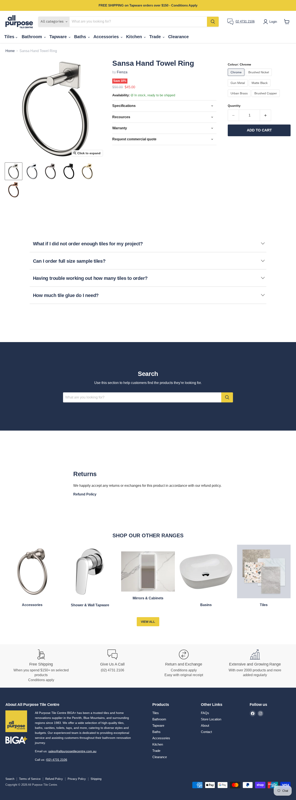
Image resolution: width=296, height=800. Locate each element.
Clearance (178, 36)
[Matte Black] (260, 87)
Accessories (106, 36)
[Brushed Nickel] (259, 77)
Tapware (58, 36)
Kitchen (134, 36)
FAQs (205, 713)
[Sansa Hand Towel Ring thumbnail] (13, 171)
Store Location (211, 719)
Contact (206, 732)
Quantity (234, 105)
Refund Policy (54, 778)
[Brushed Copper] (266, 98)
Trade (155, 36)
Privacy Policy (77, 778)
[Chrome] (237, 77)
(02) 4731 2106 (56, 759)
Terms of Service (30, 778)
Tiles (10, 36)
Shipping (96, 778)
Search (9, 778)
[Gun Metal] (238, 87)
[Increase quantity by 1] (265, 115)
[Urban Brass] (240, 98)
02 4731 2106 (245, 21)
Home (10, 51)
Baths (80, 36)
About (205, 725)
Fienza (122, 72)
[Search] (213, 22)
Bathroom (32, 36)
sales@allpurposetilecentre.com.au (72, 751)
